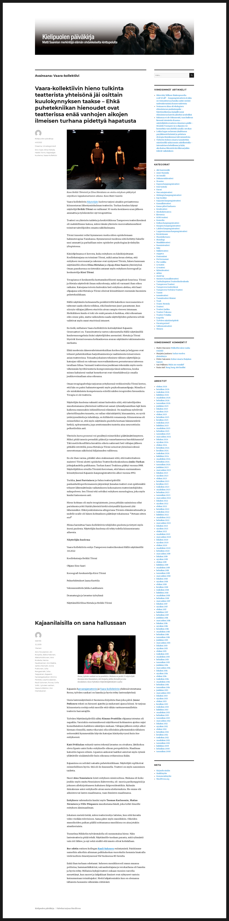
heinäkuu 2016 (162, 629)
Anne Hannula (162, 173)
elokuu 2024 (161, 445)
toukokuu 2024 (162, 453)
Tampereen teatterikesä (167, 287)
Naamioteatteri (163, 245)
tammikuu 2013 (163, 718)
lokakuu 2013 (162, 696)
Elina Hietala (49, 150)
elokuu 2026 (161, 386)
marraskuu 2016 (163, 620)
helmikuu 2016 (162, 634)
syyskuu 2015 (162, 648)
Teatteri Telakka (163, 315)
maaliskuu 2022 (163, 517)
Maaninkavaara (163, 237)
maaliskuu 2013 (163, 712)
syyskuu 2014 (162, 673)
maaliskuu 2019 (163, 568)
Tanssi (159, 293)
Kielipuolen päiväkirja (44, 139)
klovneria (160, 215)
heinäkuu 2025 (162, 417)
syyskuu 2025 (162, 412)
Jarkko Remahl (41, 666)
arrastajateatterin (87, 689)
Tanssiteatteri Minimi (166, 298)
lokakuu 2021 (162, 526)
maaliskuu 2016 (163, 632)
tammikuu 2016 (163, 637)
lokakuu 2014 (162, 671)
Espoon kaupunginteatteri (167, 184)
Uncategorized (49, 146)
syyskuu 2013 (162, 698)
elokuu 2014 (161, 676)
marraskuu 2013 (163, 693)
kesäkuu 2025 (162, 420)
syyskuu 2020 (162, 542)
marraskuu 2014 (163, 668)
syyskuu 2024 (162, 442)
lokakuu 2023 (162, 473)
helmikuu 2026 (162, 400)
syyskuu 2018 (162, 581)
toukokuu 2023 (162, 487)
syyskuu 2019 (162, 559)
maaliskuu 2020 (163, 548)
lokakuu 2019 (162, 556)
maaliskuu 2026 (163, 398)
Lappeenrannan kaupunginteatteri (171, 231)
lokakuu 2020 (162, 540)
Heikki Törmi (40, 152)
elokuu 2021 (161, 531)
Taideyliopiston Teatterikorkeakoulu (172, 281)
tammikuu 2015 (163, 662)
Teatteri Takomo (163, 312)
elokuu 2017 (161, 609)
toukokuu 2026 (162, 392)
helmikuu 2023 (162, 492)
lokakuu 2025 (162, 409)
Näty (158, 248)
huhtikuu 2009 (162, 746)
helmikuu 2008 (162, 749)
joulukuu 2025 (162, 406)
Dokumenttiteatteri (164, 178)
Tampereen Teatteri (165, 284)
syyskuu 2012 (162, 726)
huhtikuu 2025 (162, 425)
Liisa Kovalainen (49, 680)
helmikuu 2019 (162, 570)
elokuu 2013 (161, 701)
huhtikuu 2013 (162, 710)
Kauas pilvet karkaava (166, 206)
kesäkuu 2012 (162, 735)
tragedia (160, 318)
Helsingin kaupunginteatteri (168, 195)
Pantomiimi (161, 256)
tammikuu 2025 (163, 434)
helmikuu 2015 (162, 659)
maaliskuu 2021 (163, 534)
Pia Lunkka (161, 262)
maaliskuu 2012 (163, 740)
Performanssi (162, 259)
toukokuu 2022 (162, 512)
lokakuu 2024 (162, 439)
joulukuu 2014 (162, 665)
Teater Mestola (163, 304)
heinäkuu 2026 (162, 389)
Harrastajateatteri (164, 192)
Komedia (160, 220)
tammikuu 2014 (163, 687)
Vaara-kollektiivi (50, 155)
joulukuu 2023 (162, 467)
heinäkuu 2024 (162, 448)
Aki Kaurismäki (163, 170)
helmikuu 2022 (162, 520)
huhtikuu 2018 (162, 593)
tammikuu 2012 (163, 743)
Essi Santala (161, 187)
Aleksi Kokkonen (42, 657)
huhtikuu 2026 (162, 395)
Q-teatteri (160, 267)
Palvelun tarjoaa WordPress (69, 908)
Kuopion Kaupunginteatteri (168, 226)
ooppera (160, 254)
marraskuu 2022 (163, 498)
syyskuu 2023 (162, 476)
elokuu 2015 (161, 651)
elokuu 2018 (161, 584)
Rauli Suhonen (41, 682)
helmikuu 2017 (162, 615)
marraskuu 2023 (163, 470)
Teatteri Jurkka (163, 309)
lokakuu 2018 (162, 579)
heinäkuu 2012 (162, 732)
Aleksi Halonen (49, 655)
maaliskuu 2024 (163, 459)
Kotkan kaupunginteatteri (167, 223)
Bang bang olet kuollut (175, 367)
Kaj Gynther (161, 198)
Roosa (51, 682)
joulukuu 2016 (162, 618)
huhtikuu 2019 (162, 565)
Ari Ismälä (160, 176)
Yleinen (38, 648)
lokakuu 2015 (162, 646)
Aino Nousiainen (42, 652)
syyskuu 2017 (162, 607)
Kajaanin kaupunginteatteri (168, 201)
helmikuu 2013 (162, 715)
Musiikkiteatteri (163, 242)
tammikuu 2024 (163, 464)
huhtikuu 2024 (162, 456)
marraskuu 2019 (163, 554)
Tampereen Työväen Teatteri (169, 290)
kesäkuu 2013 (162, 704)
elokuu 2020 (161, 545)
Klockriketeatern (163, 212)
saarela (38, 641)
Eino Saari (39, 150)
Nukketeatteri (162, 251)
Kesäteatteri (161, 209)
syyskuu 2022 (162, 503)
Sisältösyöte (161, 773)
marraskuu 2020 (163, 537)
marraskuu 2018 (163, 576)
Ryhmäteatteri (162, 270)
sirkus (159, 273)
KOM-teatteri (162, 217)
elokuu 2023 (161, 478)
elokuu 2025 (161, 414)
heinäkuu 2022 (162, 509)
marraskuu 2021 (163, 523)
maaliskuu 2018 (163, 595)
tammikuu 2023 (163, 495)
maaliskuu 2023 (163, 490)
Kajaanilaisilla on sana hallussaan (80, 623)
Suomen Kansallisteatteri (167, 279)
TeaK (158, 301)
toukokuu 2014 (162, 679)
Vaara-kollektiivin (110, 689)
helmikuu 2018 (162, 598)
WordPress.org (162, 779)
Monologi (160, 240)
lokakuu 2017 (161, 604)
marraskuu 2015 (163, 643)
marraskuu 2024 (163, 437)
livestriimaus (162, 234)
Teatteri (160, 306)
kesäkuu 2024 (162, 451)
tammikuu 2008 (163, 751)
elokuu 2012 (161, 729)
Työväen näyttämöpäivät (167, 320)
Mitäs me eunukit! (176, 365)
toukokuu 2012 (162, 737)
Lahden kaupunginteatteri (168, 228)
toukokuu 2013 (162, 707)
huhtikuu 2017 (162, 612)
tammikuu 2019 (163, 573)
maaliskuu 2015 (163, 657)
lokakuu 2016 (162, 623)
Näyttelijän (92, 201)
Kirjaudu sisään (163, 771)
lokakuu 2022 (162, 501)
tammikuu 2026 (163, 403)
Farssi (159, 189)
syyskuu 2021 (162, 529)
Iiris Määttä (51, 663)
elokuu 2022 (161, 506)
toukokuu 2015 (162, 654)
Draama (38, 146)
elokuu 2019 (161, 562)
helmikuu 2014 (162, 685)
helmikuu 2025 (162, 431)
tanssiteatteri (162, 295)
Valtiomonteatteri (164, 326)
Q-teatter (160, 265)
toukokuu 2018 (162, 590)
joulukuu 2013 (162, 690)
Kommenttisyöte (163, 776)
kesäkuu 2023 (162, 484)
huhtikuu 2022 (162, 515)
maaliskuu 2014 (163, 682)
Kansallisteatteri (163, 203)
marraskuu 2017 (163, 601)
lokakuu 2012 (162, 724)
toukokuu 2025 (162, 423)
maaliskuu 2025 (163, 428)
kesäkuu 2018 (162, 587)
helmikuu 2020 (162, 551)
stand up (160, 276)
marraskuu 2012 (163, 721)
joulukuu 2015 (162, 640)
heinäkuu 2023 (162, 481)
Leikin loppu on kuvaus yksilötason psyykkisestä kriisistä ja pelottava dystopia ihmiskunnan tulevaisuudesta (173, 134)
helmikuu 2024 (162, 462)
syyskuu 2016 (162, 626)
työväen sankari (47, 685)
